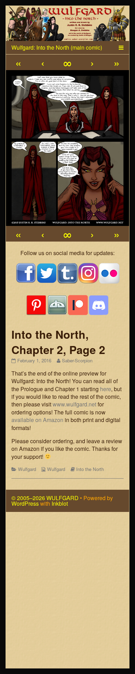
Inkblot (60, 503)
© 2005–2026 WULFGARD (45, 498)
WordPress (25, 503)
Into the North (90, 469)
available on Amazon (37, 420)
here (105, 389)
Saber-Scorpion (77, 360)
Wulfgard (27, 469)
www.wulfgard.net (74, 404)
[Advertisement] (67, 592)
